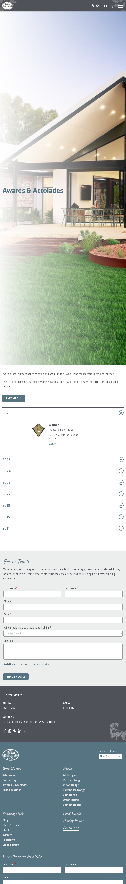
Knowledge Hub (12, 813)
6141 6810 (68, 707)
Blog (5, 820)
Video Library (10, 845)
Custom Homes (72, 804)
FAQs (5, 830)
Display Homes (73, 820)
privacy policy (43, 664)
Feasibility (8, 840)
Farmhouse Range (74, 790)
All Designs (69, 775)
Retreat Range (72, 780)
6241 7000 (9, 707)
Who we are (9, 775)
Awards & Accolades (15, 785)
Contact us (71, 827)
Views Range (71, 785)
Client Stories (10, 825)
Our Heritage (10, 780)
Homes (67, 768)
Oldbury (52, 443)
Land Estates (73, 813)
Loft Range (70, 795)
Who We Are (11, 768)
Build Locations (11, 790)
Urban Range (71, 800)
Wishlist (7, 835)
